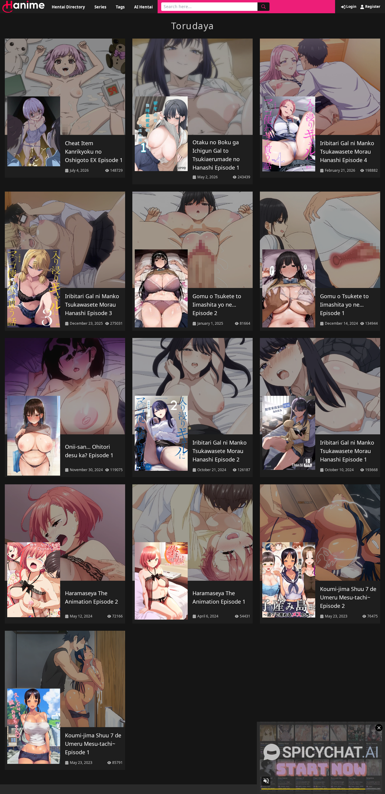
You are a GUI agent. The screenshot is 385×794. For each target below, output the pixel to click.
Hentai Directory (68, 7)
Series (100, 7)
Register (372, 6)
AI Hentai (143, 7)
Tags (120, 7)
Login (350, 6)
